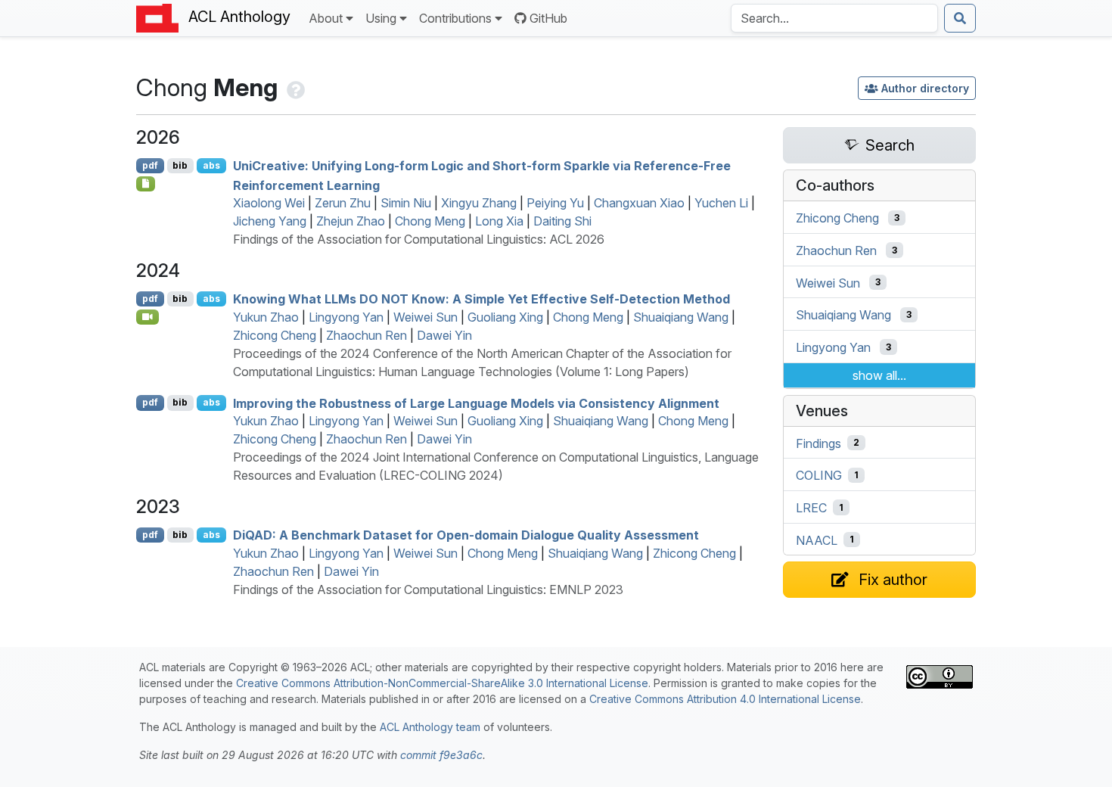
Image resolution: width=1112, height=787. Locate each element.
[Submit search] (960, 18)
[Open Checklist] (145, 183)
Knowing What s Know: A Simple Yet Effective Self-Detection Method (481, 298)
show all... (879, 375)
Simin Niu (406, 202)
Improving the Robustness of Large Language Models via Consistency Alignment (476, 402)
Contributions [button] (455, 18)
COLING (819, 475)
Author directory (925, 88)
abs (211, 165)
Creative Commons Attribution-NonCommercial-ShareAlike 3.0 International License (442, 683)
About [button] (326, 18)
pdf (150, 165)
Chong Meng (430, 221)
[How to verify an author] (294, 87)
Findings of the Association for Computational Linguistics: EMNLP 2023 (428, 589)
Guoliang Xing (505, 317)
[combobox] (834, 18)
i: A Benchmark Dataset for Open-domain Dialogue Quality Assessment (466, 535)
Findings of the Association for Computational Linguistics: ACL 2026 (418, 239)
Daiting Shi (562, 221)
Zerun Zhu (343, 202)
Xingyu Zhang (479, 202)
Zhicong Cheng (274, 335)
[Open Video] (147, 317)
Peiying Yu (555, 202)
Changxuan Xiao (639, 202)
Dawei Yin (444, 335)
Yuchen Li (721, 202)
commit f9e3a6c (441, 754)
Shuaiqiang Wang (680, 317)
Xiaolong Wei (269, 202)
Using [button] (380, 18)
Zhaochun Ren (366, 335)
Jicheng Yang (269, 221)
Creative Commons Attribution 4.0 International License (725, 698)
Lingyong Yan (346, 317)
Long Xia (499, 221)
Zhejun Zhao (350, 221)
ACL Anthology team (430, 726)
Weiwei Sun (425, 317)
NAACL (816, 539)
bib (180, 165)
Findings (818, 442)
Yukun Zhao (266, 317)
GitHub (548, 18)
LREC (811, 507)
